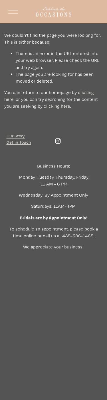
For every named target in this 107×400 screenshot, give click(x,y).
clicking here (57, 106)
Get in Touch (19, 142)
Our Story (16, 135)
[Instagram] (58, 141)
